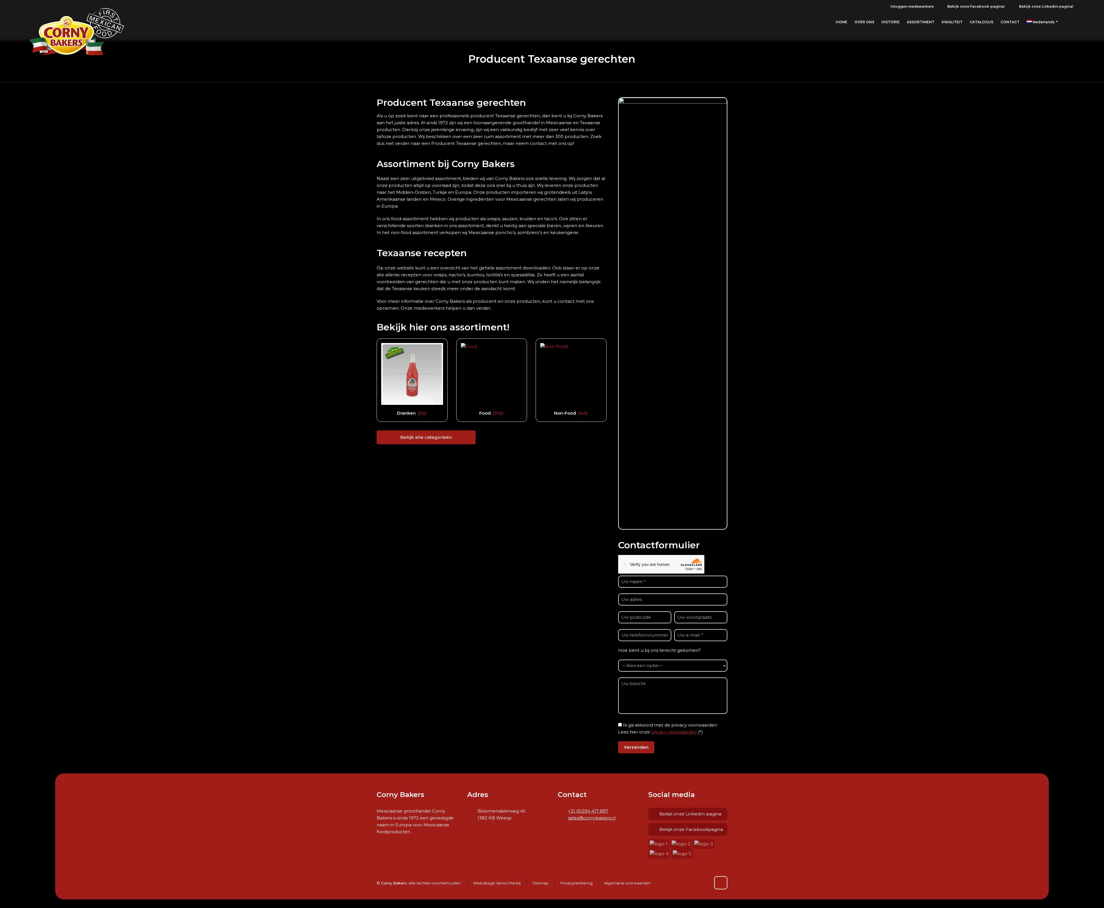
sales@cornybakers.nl (592, 818)
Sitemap (540, 883)
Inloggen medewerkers (912, 6)
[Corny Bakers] (76, 22)
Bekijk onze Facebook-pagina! (976, 6)
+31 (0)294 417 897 (588, 811)
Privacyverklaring (576, 883)
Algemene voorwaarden (627, 883)
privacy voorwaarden (674, 732)
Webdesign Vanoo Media (497, 883)
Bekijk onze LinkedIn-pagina (690, 814)
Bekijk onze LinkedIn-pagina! (1046, 6)
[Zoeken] (1072, 22)
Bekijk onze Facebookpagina (691, 829)
